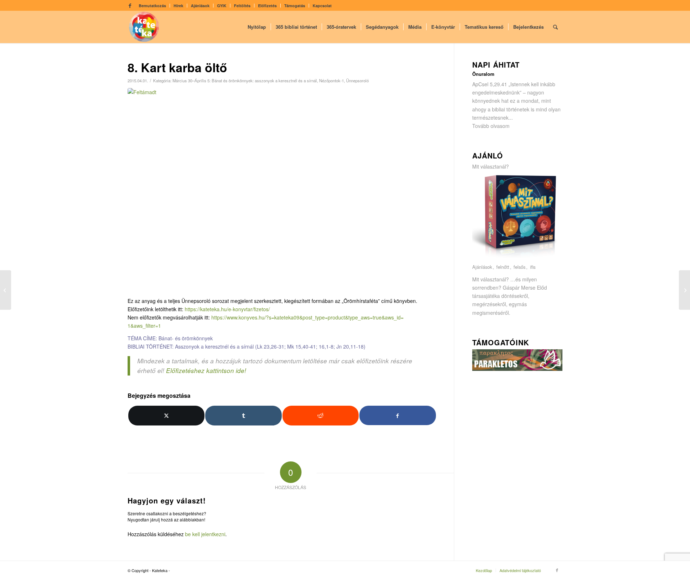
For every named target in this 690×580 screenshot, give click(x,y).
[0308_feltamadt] (282, 190)
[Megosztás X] (166, 415)
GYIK (221, 5)
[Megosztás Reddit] (320, 415)
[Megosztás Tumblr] (243, 415)
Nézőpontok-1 (331, 80)
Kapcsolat (322, 5)
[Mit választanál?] (517, 258)
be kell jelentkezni (205, 534)
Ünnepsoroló (357, 80)
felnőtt (502, 267)
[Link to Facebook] (129, 5)
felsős (519, 267)
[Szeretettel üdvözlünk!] (684, 290)
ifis (532, 267)
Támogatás (294, 5)
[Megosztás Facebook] (397, 415)
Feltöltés (242, 5)
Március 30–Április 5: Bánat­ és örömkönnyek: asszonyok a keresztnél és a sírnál (244, 80)
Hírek (178, 5)
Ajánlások (200, 5)
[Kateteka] (144, 27)
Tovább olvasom (491, 125)
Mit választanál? (490, 166)
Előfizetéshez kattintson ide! (206, 370)
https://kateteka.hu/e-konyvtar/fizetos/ (227, 309)
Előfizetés (267, 5)
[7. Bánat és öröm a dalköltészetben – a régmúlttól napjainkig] (5, 290)
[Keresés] (555, 27)
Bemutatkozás (152, 5)
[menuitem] (152, 6)
